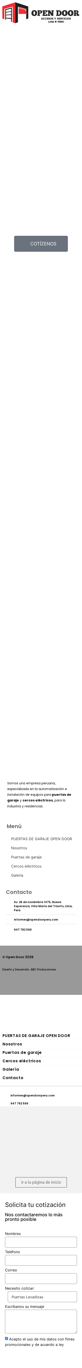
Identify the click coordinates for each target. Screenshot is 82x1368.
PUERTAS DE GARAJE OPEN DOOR (41, 839)
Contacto (13, 1078)
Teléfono (12, 1252)
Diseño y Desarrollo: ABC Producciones (29, 969)
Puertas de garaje (26, 857)
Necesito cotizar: (19, 1288)
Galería (17, 875)
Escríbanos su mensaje (24, 1307)
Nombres (13, 1234)
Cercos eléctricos (26, 866)
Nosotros (19, 848)
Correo (11, 1270)
